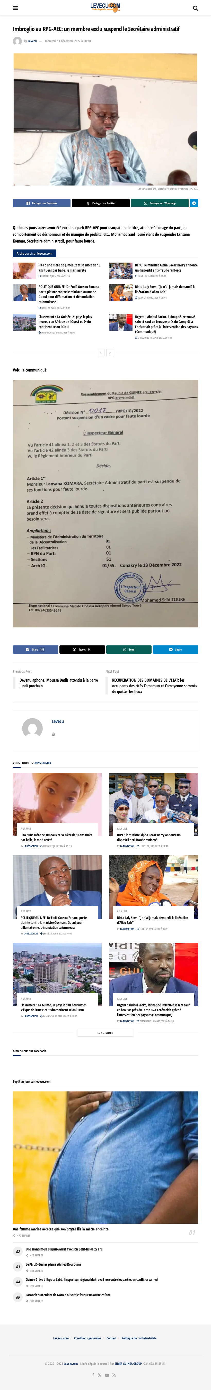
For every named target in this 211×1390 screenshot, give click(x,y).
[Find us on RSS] (114, 1375)
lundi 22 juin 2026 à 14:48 (151, 276)
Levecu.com (61, 1338)
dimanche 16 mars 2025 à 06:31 (154, 337)
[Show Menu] (15, 7)
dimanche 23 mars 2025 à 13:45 (58, 332)
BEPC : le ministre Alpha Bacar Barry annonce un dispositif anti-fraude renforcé (166, 268)
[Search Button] (195, 7)
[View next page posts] (110, 352)
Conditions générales (87, 1338)
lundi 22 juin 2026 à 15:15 (55, 276)
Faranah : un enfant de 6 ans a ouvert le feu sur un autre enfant (68, 1294)
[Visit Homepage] (105, 8)
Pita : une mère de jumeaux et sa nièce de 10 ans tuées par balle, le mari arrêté (69, 268)
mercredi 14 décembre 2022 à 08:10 (68, 41)
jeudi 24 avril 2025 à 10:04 (55, 308)
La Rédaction (31, 846)
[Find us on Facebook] (93, 1375)
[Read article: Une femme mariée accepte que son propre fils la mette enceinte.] (105, 1157)
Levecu (32, 41)
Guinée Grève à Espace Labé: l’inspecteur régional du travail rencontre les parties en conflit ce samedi (92, 1279)
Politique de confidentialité (139, 1338)
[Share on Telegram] (194, 203)
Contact (111, 1338)
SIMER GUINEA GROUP (128, 1363)
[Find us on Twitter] (100, 1375)
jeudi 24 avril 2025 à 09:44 (152, 297)
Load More (105, 1033)
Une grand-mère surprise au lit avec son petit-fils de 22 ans (64, 1249)
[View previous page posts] (101, 352)
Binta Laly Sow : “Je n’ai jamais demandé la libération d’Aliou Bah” (165, 289)
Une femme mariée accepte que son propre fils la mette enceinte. (61, 1228)
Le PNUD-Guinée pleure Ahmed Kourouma (54, 1264)
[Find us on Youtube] (107, 1375)
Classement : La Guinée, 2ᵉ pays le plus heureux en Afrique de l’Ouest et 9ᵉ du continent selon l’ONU (65, 321)
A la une (26, 828)
